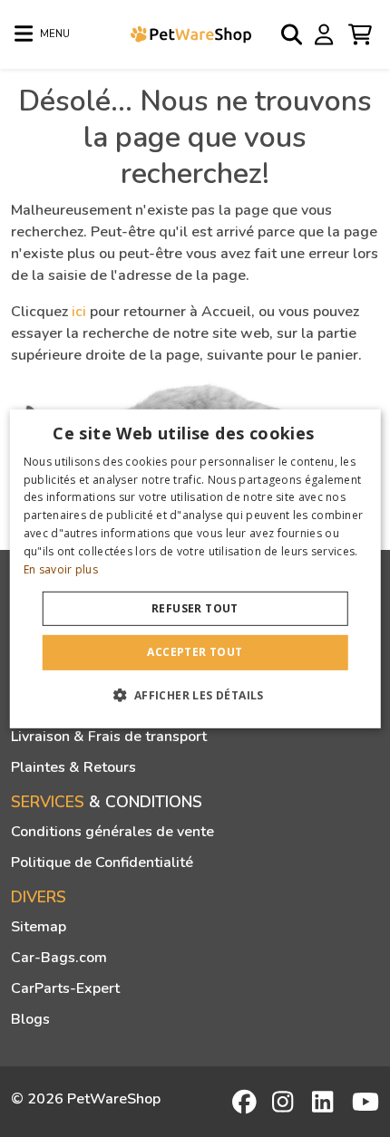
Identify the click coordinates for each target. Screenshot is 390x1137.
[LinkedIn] (325, 1101)
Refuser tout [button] (195, 608)
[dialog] (195, 568)
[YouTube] (365, 1101)
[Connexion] (326, 33)
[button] (194, 695)
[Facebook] (245, 1101)
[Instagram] (285, 1101)
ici (79, 312)
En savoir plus (61, 568)
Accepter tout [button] (194, 652)
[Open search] (293, 34)
